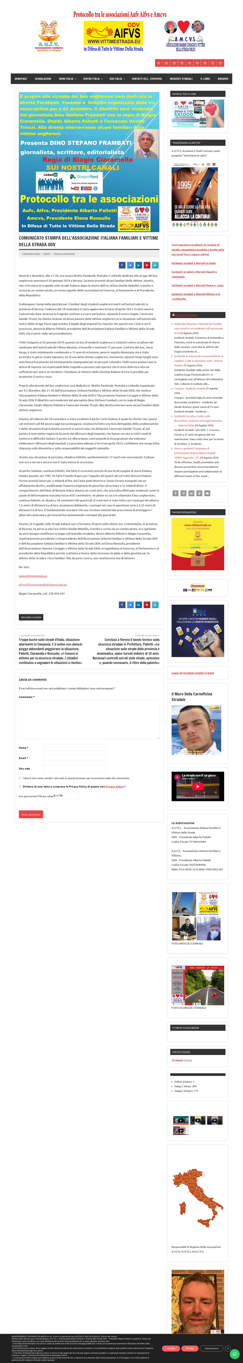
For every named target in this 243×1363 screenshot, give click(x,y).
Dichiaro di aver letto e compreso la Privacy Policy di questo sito (73, 786)
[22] (193, 755)
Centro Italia (91, 79)
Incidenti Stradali (181, 79)
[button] (235, 1354)
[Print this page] (155, 267)
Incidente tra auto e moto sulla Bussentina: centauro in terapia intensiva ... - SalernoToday (198, 420)
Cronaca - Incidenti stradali (189, 388)
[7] (193, 752)
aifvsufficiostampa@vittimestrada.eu (43, 584)
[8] (196, 752)
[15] (218, 752)
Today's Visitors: (184, 1090)
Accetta (171, 1348)
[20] (187, 755)
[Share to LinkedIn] (138, 267)
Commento (27, 697)
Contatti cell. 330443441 (147, 79)
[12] (209, 752)
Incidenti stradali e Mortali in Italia (194, 263)
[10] (203, 752)
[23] (196, 755)
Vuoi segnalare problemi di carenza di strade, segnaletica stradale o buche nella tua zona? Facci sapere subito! (198, 249)
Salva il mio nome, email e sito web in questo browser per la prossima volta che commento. (76, 778)
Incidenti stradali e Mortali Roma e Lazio (198, 285)
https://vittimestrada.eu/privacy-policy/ (27, 1350)
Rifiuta (190, 1348)
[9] (199, 752)
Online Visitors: (183, 1081)
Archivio (223, 79)
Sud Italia (116, 79)
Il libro (205, 79)
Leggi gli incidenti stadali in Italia (193, 672)
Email (23, 758)
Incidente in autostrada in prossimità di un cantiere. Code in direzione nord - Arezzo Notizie (198, 360)
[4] (184, 225)
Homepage (21, 79)
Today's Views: (183, 1086)
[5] (187, 225)
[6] (190, 225)
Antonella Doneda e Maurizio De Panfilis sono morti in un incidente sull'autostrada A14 (198, 328)
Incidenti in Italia (186, 315)
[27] (209, 755)
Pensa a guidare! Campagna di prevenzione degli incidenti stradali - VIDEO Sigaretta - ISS (195, 453)
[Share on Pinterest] (147, 267)
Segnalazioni (43, 79)
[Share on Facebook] (122, 267)
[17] (177, 755)
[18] (181, 755)
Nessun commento (64, 253)
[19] (184, 755)
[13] (212, 752)
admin (46, 253)
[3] (181, 225)
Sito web (24, 768)
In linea (182, 1060)
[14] (215, 752)
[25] (203, 755)
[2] (177, 225)
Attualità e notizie (31, 617)
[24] (199, 755)
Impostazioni (212, 1348)
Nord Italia (66, 79)
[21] (190, 755)
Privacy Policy (115, 786)
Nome (23, 747)
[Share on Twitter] (130, 267)
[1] (174, 225)
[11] (206, 752)
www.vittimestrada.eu (33, 575)
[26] (206, 755)
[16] (174, 755)
